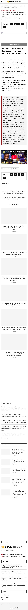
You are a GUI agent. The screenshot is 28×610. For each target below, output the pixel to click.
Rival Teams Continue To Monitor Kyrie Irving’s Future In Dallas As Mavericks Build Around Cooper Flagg (13, 436)
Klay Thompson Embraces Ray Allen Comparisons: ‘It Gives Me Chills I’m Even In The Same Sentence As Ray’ (13, 408)
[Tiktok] (17, 608)
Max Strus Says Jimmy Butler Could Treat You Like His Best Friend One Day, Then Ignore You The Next (13, 428)
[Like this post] (11, 24)
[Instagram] (13, 608)
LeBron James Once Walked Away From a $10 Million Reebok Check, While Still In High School (18, 481)
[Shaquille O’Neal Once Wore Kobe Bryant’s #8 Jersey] (5, 462)
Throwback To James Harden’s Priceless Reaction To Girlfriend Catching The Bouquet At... (14, 278)
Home (2, 6)
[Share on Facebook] (15, 24)
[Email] (15, 608)
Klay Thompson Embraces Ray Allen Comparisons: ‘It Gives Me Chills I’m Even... (14, 228)
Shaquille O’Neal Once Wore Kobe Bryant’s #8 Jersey (18, 461)
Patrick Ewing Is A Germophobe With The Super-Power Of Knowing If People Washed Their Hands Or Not (19, 493)
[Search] (26, 1)
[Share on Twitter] (18, 24)
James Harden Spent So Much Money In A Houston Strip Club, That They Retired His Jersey (19, 451)
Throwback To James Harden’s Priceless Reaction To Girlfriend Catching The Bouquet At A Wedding (14, 578)
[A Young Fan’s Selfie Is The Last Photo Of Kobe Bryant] (5, 471)
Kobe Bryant (15, 168)
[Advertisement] (14, 384)
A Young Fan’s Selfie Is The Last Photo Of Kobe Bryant (19, 469)
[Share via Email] (4, 27)
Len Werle (9, 18)
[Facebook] (10, 608)
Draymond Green (6, 168)
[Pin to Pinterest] (22, 24)
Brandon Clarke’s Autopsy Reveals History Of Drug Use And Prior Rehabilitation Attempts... (14, 354)
